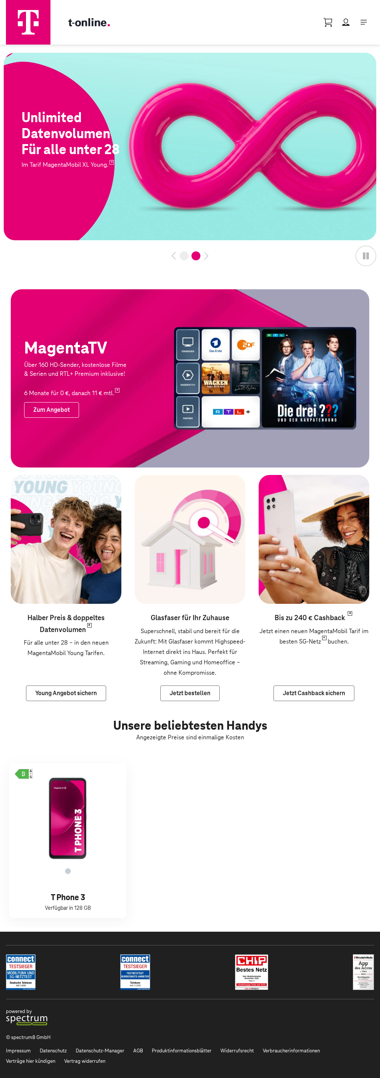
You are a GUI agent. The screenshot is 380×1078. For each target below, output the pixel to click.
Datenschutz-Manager (100, 1051)
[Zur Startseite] (28, 22)
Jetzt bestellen (23, 58)
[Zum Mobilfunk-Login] (346, 22)
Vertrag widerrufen (84, 1061)
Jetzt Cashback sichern (289, 480)
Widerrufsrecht (237, 1051)
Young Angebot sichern (41, 480)
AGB (138, 1051)
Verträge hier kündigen (30, 1061)
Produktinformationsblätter (182, 1051)
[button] (24, 774)
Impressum (18, 1051)
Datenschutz (53, 1051)
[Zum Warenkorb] (328, 22)
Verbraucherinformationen (291, 1051)
